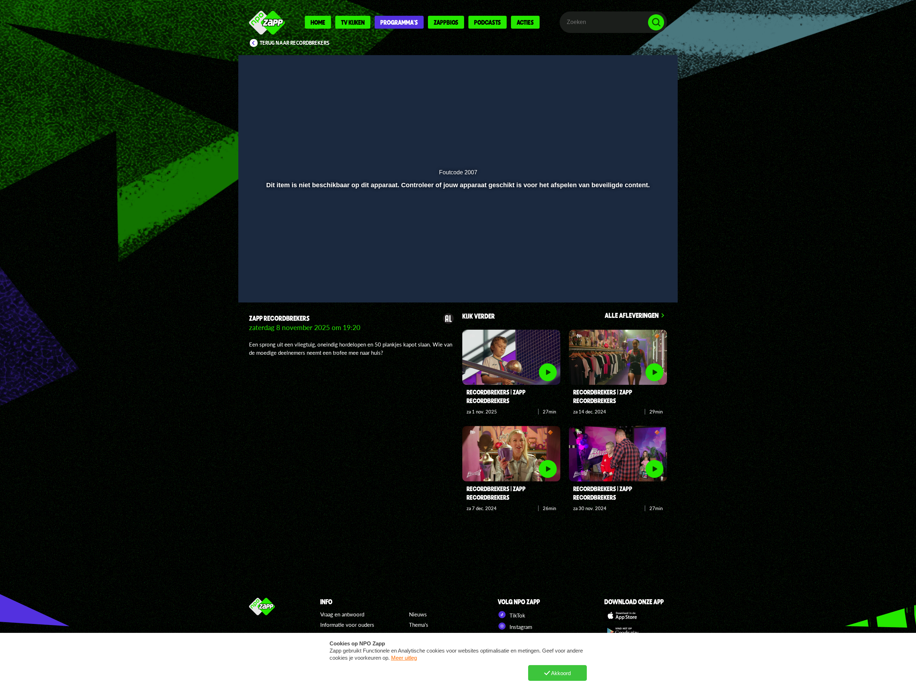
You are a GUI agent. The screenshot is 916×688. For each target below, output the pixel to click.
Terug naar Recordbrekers (295, 43)
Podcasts (487, 22)
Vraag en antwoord (342, 614)
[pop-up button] (634, 278)
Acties (525, 22)
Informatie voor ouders (347, 624)
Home (318, 22)
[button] (267, 278)
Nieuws (418, 614)
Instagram (520, 627)
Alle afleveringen (632, 315)
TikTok (516, 615)
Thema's (418, 624)
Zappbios (446, 22)
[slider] (457, 263)
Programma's (399, 22)
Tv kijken (353, 22)
